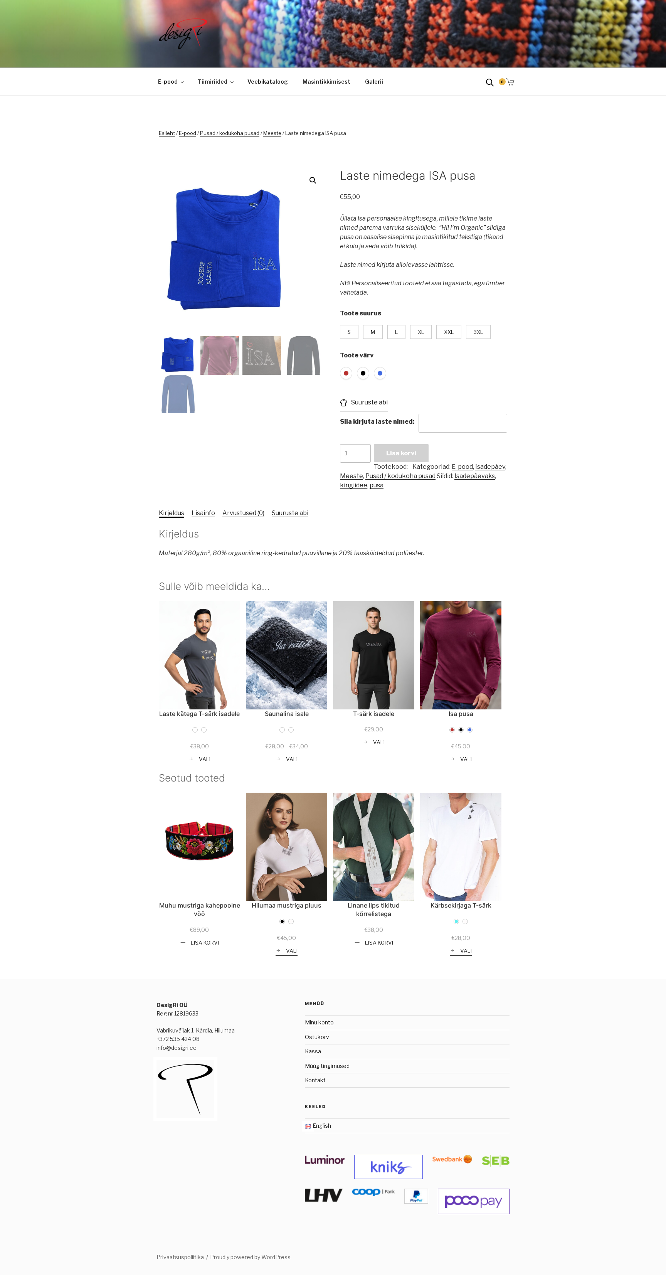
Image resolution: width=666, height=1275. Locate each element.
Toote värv (356, 355)
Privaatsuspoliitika (180, 1257)
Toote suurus (360, 313)
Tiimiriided (212, 81)
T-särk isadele (373, 714)
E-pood (168, 81)
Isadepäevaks (474, 476)
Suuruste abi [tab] (290, 513)
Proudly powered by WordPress (250, 1257)
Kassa (313, 1051)
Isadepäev (490, 466)
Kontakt (315, 1080)
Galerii (374, 81)
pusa (376, 485)
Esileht (167, 133)
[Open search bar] (490, 82)
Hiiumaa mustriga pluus (286, 905)
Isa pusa (461, 714)
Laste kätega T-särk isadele (199, 714)
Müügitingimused (327, 1066)
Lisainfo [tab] (203, 513)
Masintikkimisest (326, 81)
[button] (313, 180)
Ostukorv (317, 1037)
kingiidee (353, 485)
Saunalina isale (287, 714)
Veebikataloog (267, 81)
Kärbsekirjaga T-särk (461, 905)
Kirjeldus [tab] (171, 513)
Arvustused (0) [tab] (243, 513)
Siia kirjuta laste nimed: (377, 421)
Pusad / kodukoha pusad (229, 133)
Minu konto (319, 1022)
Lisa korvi (401, 453)
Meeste (272, 133)
